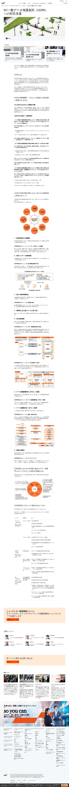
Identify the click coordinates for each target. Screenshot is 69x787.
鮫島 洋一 (32, 642)
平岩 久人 (12, 635)
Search (66, 3)
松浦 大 (52, 642)
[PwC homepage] (3, 2)
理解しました (64, 785)
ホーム (3, 5)
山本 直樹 (32, 635)
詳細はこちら (7, 721)
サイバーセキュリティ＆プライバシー (14, 5)
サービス (6, 5)
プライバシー (24, 5)
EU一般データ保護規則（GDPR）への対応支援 (34, 5)
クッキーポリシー (49, 785)
